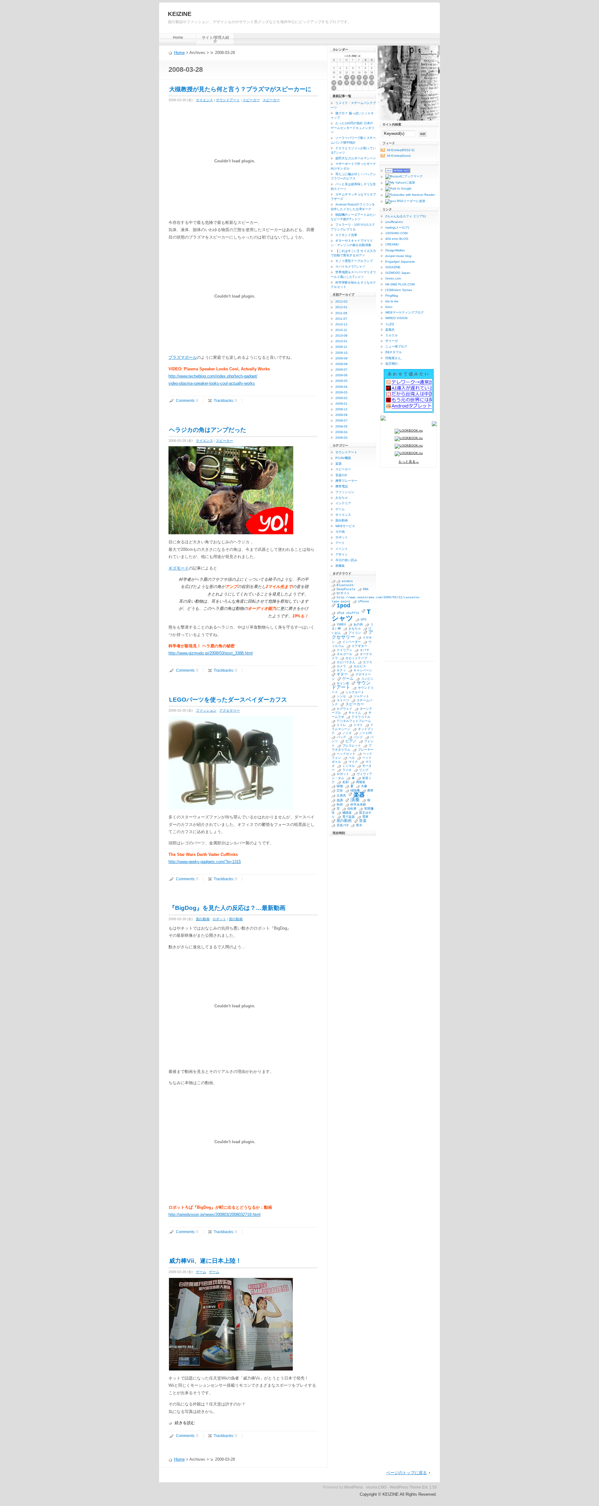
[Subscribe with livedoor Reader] (408, 195)
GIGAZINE (393, 267)
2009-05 (341, 381)
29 (365, 82)
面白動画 (203, 919)
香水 (359, 825)
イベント (341, 549)
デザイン (341, 554)
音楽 (363, 821)
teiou (388, 307)
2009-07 (341, 369)
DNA (365, 589)
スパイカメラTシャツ (350, 266)
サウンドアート (228, 100)
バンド (358, 737)
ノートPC (365, 733)
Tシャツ (351, 615)
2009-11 (341, 346)
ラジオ (347, 770)
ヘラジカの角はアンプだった (207, 430)
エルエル (391, 335)
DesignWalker (395, 250)
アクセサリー (229, 710)
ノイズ (347, 733)
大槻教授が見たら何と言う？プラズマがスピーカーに (240, 89)
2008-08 (341, 415)
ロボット (219, 919)
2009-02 (341, 398)
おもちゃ (341, 497)
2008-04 (341, 432)
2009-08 (341, 364)
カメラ (341, 666)
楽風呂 (390, 329)
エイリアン (344, 650)
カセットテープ (356, 658)
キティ (341, 670)
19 (346, 77)
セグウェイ (344, 709)
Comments (185, 400)
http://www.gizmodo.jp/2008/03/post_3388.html (210, 653)
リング (363, 770)
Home (178, 37)
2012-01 (341, 307)
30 (371, 82)
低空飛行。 (393, 363)
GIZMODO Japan (397, 272)
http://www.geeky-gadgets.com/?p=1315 (204, 861)
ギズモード (178, 568)
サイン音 (343, 683)
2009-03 (341, 392)
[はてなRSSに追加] (395, 170)
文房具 (341, 795)
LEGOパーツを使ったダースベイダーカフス (228, 699)
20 (353, 77)
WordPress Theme (405, 1487)
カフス (367, 662)
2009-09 (341, 358)
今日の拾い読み (346, 560)
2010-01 (341, 341)
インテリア (343, 503)
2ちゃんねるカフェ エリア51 (405, 216)
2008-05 (341, 426)
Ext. (425, 1487)
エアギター (359, 646)
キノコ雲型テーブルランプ (354, 261)
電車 (365, 817)
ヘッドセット (346, 754)
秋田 (340, 805)
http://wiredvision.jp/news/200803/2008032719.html (214, 1214)
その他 (340, 531)
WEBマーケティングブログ (404, 312)
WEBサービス (345, 526)
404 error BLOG (396, 238)
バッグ (341, 737)
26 (346, 82)
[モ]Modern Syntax (398, 290)
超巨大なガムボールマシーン (355, 158)
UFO (363, 619)
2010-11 (341, 330)
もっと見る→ (408, 461)
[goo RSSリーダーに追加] (403, 201)
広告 (340, 791)
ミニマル (348, 766)
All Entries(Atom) (399, 155)
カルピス (359, 666)
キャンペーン (362, 670)
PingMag (391, 295)
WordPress (353, 1487)
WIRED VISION (396, 318)
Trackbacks (223, 400)
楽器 (338, 463)
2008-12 (341, 409)
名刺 (345, 782)
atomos (347, 581)
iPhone (363, 601)
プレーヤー (365, 750)
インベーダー (351, 642)
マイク (353, 762)
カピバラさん (346, 662)
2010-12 (341, 324)
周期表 (360, 782)
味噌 (340, 786)
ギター (342, 674)
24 (334, 82)
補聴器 (347, 813)
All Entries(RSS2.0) (400, 150)
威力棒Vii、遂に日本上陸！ (205, 1260)
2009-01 (341, 403)
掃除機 (355, 791)
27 (353, 82)
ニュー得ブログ (396, 346)
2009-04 (341, 386)
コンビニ (367, 679)
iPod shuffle (348, 613)
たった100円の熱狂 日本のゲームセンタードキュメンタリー (352, 127)
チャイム (354, 713)
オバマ (364, 650)
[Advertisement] (409, 567)
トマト (358, 725)
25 (340, 82)
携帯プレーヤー (346, 480)
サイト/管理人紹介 (215, 39)
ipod (343, 606)
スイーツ (343, 700)
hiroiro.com (393, 278)
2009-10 (341, 352)
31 (334, 87)
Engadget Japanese (400, 261)
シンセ (341, 696)
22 (365, 77)
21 (359, 77)
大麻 (364, 786)
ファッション (206, 710)
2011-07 (341, 318)
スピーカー (251, 100)
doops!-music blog (398, 256)
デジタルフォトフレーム (354, 721)
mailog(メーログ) (397, 227)
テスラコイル (361, 717)
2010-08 (341, 335)
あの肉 (358, 624)
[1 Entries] (334, 581)
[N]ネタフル (393, 352)
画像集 (340, 565)
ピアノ (351, 741)
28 (359, 82)
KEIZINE (180, 14)
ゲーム (201, 1272)
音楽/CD (341, 475)
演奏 (355, 799)
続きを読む (185, 1422)
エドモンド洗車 (346, 235)
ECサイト (343, 593)
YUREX (341, 624)
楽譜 (340, 800)
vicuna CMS (376, 1487)
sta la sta (391, 301)
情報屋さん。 (394, 358)
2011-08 (341, 313)
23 (371, 77)
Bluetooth (345, 585)
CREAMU (392, 244)
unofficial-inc (394, 222)
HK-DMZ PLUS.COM (400, 284)
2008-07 (341, 420)
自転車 (352, 809)
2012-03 (341, 301)
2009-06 (341, 375)
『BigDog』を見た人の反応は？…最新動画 (227, 908)
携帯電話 (341, 486)
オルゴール (344, 654)
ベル (351, 758)
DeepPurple (346, 589)
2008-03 (341, 437)
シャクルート (354, 692)
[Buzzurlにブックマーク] (402, 176)
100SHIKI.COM (396, 233)
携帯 (370, 791)
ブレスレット (351, 746)
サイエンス (204, 100)
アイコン (354, 633)
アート (340, 543)
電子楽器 (348, 817)
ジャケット (361, 696)
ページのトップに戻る (406, 1472)
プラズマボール (182, 357)
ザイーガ (391, 341)
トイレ (341, 725)
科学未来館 (358, 805)
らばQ (389, 324)
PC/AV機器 (343, 458)
